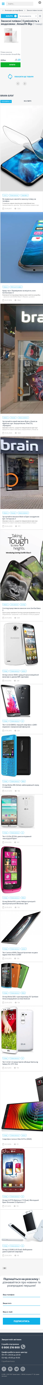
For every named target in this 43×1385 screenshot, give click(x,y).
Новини (5, 287)
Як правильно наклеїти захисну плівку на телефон (19, 200)
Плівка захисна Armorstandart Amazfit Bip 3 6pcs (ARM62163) (10, 53)
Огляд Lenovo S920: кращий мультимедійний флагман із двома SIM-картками (20, 676)
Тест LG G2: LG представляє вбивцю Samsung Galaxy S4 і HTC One (20, 1063)
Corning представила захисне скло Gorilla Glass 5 (21, 609)
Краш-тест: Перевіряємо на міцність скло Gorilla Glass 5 (19, 292)
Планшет (13, 417)
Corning (23, 604)
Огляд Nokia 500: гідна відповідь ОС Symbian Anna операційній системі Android (20, 998)
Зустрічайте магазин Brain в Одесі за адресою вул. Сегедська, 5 (20, 518)
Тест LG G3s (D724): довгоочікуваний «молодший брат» (16, 837)
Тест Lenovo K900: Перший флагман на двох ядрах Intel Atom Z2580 (20, 953)
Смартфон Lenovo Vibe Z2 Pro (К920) (17, 1139)
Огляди (5, 671)
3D (5, 1268)
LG (22, 721)
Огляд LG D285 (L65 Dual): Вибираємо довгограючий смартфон (17, 1250)
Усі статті (27, 101)
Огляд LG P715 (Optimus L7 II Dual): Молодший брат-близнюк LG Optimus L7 (20, 1201)
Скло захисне (14, 604)
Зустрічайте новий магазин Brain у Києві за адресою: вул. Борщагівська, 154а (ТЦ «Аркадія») (19, 423)
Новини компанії (23, 417)
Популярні (5, 101)
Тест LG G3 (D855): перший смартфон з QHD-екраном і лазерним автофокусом (19, 726)
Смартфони (24, 195)
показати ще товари (23, 77)
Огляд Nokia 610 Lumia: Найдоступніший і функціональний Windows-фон (19, 902)
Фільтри (11, 16)
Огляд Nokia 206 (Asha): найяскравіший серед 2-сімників (20, 786)
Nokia (23, 781)
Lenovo (24, 671)
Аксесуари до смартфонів (14, 10)
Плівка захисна (14, 195)
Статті (5, 195)
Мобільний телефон (16, 287)
